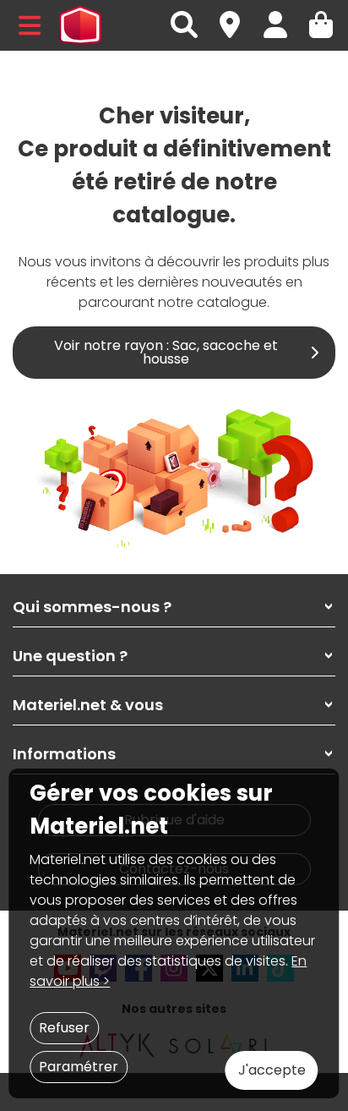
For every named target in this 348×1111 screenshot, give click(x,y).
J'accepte (272, 1070)
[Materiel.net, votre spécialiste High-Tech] (80, 25)
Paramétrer (78, 1066)
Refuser (64, 1027)
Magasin (237, 15)
